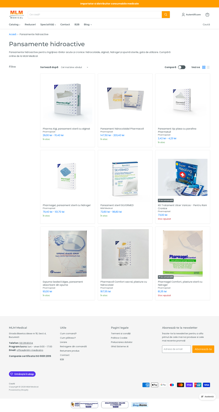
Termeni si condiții (121, 333)
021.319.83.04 (26, 343)
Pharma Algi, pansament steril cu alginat (66, 128)
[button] (192, 14)
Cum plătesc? (68, 337)
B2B (76, 24)
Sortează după (49, 67)
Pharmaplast (49, 131)
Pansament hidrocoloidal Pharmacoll (122, 128)
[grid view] (204, 67)
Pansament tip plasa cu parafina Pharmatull (177, 130)
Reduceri (30, 24)
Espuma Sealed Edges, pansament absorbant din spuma (63, 283)
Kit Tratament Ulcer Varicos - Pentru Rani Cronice (182, 207)
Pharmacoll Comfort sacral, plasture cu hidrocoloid (123, 283)
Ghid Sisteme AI (119, 346)
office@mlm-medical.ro (30, 350)
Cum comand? (68, 333)
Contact (65, 24)
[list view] (208, 67)
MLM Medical (106, 208)
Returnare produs (69, 350)
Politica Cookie (119, 337)
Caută (206, 24)
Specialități (47, 24)
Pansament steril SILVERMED (117, 205)
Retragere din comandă (73, 346)
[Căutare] (166, 14)
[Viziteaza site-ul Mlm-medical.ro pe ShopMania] (139, 405)
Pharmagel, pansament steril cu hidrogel (66, 205)
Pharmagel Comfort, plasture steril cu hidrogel (180, 283)
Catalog (14, 24)
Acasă (12, 34)
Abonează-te (203, 349)
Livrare (63, 342)
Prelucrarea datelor (121, 342)
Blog (87, 24)
